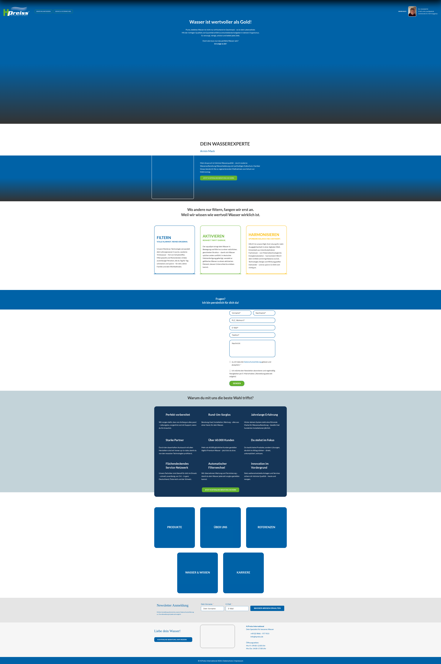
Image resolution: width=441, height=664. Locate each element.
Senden (237, 383)
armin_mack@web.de (428, 11)
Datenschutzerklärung (252, 362)
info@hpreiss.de (256, 636)
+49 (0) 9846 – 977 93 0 (259, 633)
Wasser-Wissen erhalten (267, 608)
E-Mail (228, 604)
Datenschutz (228, 661)
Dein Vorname (206, 604)
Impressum (238, 661)
